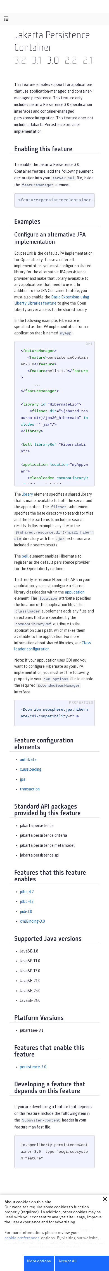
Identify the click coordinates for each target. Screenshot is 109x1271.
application (74, 592)
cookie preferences (21, 1237)
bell (25, 556)
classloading (30, 769)
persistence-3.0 (33, 1067)
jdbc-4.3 (27, 901)
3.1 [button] (36, 61)
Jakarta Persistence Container (52, 42)
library (27, 494)
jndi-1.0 (26, 911)
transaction (30, 789)
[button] (105, 1199)
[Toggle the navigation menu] (6, 19)
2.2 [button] (71, 61)
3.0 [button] (53, 61)
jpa (22, 779)
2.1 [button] (88, 61)
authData (28, 759)
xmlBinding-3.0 (32, 921)
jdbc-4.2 (27, 891)
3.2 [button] (20, 61)
